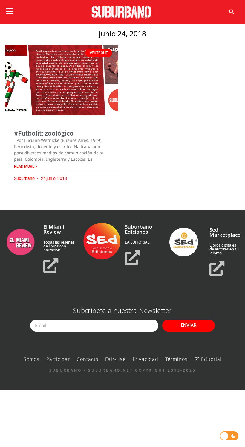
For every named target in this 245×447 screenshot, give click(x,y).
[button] (231, 12)
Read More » (25, 166)
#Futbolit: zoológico (44, 133)
